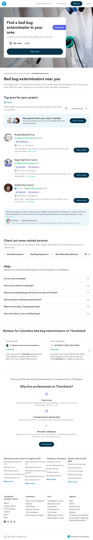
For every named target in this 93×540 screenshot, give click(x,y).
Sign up (29, 504)
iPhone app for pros (55, 515)
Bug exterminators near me (35, 476)
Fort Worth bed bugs (75, 471)
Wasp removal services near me (35, 463)
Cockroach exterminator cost (14, 474)
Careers (7, 512)
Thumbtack (8, 73)
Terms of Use (74, 507)
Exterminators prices (11, 471)
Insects (27, 73)
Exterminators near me (33, 467)
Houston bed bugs (74, 468)
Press (6, 515)
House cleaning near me (55, 465)
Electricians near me (53, 476)
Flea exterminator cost (12, 478)
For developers (10, 509)
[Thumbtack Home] (4, 3)
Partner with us (10, 506)
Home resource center (35, 515)
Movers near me (52, 469)
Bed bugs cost (9, 467)
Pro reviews (52, 512)
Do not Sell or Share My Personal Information (78, 519)
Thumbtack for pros (55, 501)
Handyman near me (53, 462)
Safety (71, 504)
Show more (8, 481)
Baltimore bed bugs (75, 474)
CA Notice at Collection (78, 515)
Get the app (30, 507)
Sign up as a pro (53, 504)
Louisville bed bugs (74, 478)
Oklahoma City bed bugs (77, 464)
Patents (72, 512)
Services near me (32, 509)
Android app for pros (55, 518)
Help (71, 501)
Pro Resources (53, 509)
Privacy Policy (74, 509)
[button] (19, 188)
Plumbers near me (52, 472)
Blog (6, 517)
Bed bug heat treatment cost (13, 463)
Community (52, 507)
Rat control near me (32, 480)
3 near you (59, 27)
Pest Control (18, 73)
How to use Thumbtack (35, 501)
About (6, 503)
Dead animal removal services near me (35, 472)
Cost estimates (32, 512)
